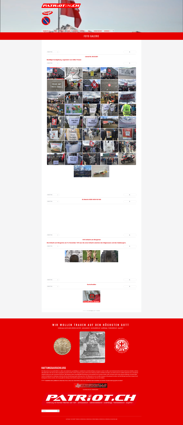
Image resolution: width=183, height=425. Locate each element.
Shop (68, 31)
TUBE (55, 31)
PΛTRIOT (98, 310)
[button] (113, 31)
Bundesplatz (47, 31)
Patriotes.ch (103, 419)
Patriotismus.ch (96, 419)
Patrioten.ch (89, 419)
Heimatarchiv (98, 31)
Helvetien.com (114, 419)
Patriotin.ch (83, 419)
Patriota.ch (108, 419)
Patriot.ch (78, 419)
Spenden (75, 31)
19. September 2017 (91, 310)
